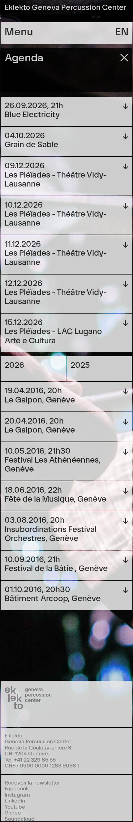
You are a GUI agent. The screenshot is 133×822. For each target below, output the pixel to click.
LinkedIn (15, 800)
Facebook (17, 788)
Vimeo (13, 812)
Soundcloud (20, 818)
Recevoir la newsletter (32, 782)
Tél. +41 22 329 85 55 (30, 759)
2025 (80, 364)
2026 (14, 364)
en (121, 31)
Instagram (17, 794)
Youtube (15, 806)
